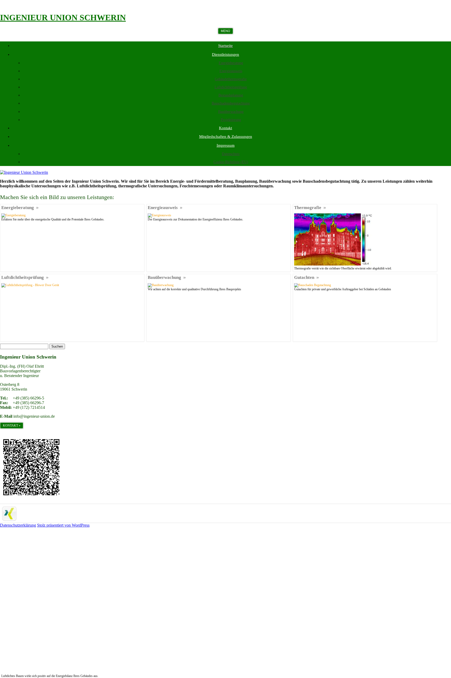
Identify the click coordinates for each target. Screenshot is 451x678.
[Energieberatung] (13, 215)
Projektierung (231, 120)
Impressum (226, 145)
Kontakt (225, 128)
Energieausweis (230, 71)
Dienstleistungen (225, 54)
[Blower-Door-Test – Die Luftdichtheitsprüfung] (72, 285)
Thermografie (307, 207)
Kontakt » (11, 425)
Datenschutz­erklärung (18, 525)
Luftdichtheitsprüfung (231, 87)
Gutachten (304, 277)
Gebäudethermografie (231, 79)
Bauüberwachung (231, 112)
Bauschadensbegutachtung (231, 103)
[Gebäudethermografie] (333, 264)
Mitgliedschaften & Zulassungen (225, 136)
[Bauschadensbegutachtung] (312, 285)
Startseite (225, 46)
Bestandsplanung (230, 95)
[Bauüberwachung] (161, 285)
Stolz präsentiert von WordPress (63, 525)
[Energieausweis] (159, 215)
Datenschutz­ (231, 154)
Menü (225, 31)
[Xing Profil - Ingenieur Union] (9, 520)
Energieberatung (231, 63)
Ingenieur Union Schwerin (63, 17)
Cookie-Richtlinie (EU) (230, 162)
